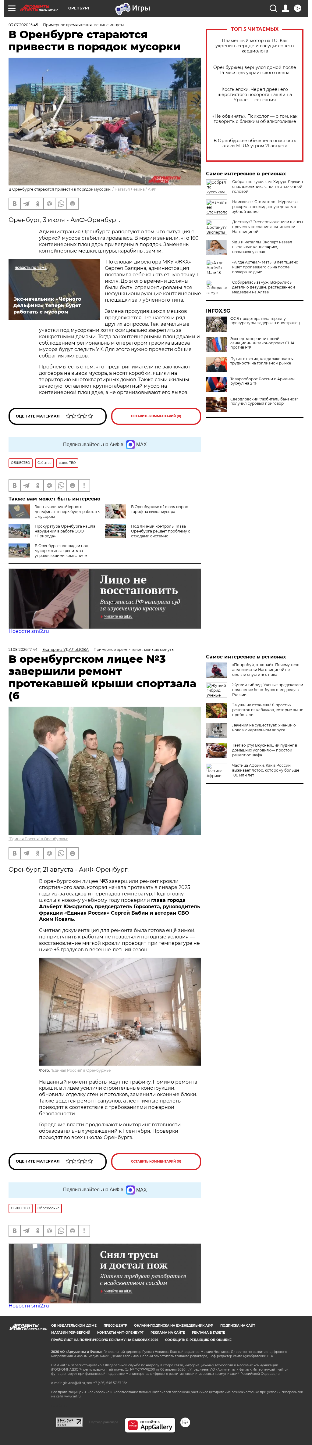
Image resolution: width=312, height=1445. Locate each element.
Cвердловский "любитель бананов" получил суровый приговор (264, 401)
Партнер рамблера (103, 1422)
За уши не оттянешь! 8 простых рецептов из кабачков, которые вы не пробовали (267, 710)
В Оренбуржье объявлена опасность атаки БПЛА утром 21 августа (255, 143)
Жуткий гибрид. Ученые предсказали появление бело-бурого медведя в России (267, 690)
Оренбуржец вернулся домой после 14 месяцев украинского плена (254, 70)
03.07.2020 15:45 (23, 25)
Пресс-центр (115, 1326)
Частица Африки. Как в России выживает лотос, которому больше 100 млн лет (265, 770)
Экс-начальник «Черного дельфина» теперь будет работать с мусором (67, 511)
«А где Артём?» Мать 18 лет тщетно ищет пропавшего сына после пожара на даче (265, 267)
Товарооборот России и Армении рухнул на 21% (262, 381)
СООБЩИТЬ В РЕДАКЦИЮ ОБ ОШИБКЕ (198, 1340)
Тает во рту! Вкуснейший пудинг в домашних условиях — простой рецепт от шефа (264, 750)
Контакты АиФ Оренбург (120, 1333)
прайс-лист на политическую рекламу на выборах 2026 (104, 1340)
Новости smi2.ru (29, 631)
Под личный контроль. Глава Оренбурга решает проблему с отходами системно (160, 531)
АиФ (152, 189)
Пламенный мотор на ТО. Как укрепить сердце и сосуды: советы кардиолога (254, 46)
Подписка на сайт (237, 1326)
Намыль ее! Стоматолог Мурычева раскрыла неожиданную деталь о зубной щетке (265, 206)
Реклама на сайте (168, 1333)
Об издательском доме (74, 1326)
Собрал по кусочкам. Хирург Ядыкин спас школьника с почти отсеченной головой (267, 186)
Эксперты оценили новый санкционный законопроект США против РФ (262, 343)
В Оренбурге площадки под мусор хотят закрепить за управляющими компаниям (61, 550)
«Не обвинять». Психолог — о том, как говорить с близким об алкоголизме (254, 119)
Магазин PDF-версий (70, 1333)
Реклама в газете (208, 1333)
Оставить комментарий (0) (156, 416)
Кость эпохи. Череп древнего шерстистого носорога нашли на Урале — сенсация (255, 94)
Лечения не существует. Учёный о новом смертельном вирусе (264, 727)
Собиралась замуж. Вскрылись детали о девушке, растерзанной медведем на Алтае (263, 287)
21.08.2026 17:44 (23, 649)
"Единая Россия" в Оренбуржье (38, 839)
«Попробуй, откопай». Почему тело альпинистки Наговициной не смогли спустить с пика (266, 669)
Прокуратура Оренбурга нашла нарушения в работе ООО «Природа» (65, 531)
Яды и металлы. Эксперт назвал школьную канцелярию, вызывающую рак (262, 247)
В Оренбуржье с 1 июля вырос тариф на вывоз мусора (159, 509)
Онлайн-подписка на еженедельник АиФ (173, 1326)
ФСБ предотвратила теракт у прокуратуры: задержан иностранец (265, 321)
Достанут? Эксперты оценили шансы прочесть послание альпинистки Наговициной (267, 227)
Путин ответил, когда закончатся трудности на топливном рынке (261, 361)
